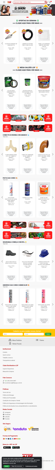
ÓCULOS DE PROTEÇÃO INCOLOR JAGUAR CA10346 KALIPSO (11, 263)
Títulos (41, 340)
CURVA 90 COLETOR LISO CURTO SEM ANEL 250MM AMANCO (27, 156)
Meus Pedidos (17, 340)
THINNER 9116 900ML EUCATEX (11, 198)
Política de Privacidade (9, 398)
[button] (27, 17)
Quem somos (6, 355)
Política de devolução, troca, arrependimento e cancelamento (20, 406)
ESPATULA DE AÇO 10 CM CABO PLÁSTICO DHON (47, 44)
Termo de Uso (7, 392)
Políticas (6, 389)
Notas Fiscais (16, 344)
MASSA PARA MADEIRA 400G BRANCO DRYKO (27, 91)
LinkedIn (7, 416)
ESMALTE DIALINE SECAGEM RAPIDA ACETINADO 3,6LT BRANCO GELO (44, 200)
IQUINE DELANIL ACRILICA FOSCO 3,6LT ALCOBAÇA (27, 199)
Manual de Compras (8, 371)
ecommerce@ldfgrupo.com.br (13, 383)
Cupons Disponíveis (8, 369)
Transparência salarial (9, 360)
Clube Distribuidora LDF (10, 365)
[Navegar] (2, 43)
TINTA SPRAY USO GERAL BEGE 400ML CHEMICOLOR (44, 306)
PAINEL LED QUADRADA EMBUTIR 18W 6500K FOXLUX (13, 45)
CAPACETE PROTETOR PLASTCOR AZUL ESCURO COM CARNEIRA (27, 263)
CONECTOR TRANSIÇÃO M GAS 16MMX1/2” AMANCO (11, 156)
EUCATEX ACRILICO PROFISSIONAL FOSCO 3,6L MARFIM (11, 92)
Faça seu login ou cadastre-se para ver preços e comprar (13, 59)
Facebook (7, 414)
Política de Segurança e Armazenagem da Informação (18, 403)
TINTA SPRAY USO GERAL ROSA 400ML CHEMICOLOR (11, 306)
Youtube (7, 419)
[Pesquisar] (45, 2)
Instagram (8, 412)
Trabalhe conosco (8, 357)
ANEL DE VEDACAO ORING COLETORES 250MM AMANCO (44, 156)
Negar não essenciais (17, 466)
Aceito (6, 466)
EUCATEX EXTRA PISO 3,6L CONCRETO (44, 91)
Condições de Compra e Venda (11, 400)
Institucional (7, 349)
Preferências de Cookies (31, 466)
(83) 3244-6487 (11, 380)
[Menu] (4, 2)
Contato (5, 352)
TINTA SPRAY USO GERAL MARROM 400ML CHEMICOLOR (27, 306)
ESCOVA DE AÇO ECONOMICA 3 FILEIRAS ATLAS (30, 45)
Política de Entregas (8, 395)
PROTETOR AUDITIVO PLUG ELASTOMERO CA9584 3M (44, 263)
